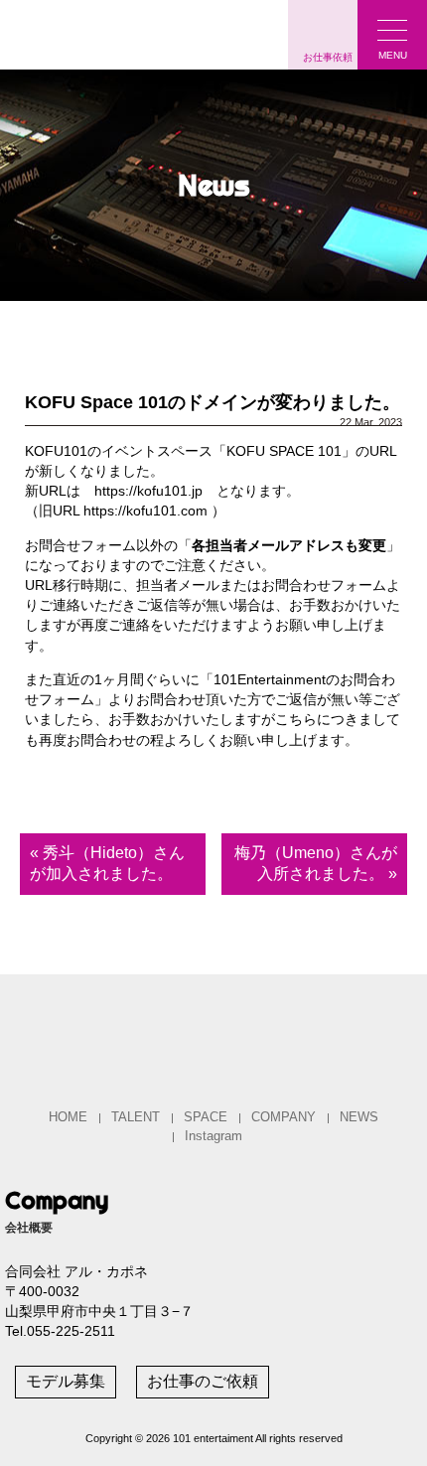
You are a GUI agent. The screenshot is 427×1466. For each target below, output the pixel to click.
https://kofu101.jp (148, 491)
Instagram (213, 1135)
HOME (68, 1116)
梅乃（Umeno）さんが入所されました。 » (315, 863)
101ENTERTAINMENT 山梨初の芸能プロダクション (129, 32)
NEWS (359, 1116)
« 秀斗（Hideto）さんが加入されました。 (107, 863)
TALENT (135, 1116)
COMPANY (283, 1116)
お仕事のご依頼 (202, 1381)
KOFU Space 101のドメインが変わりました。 (212, 402)
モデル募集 (65, 1381)
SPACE (205, 1116)
